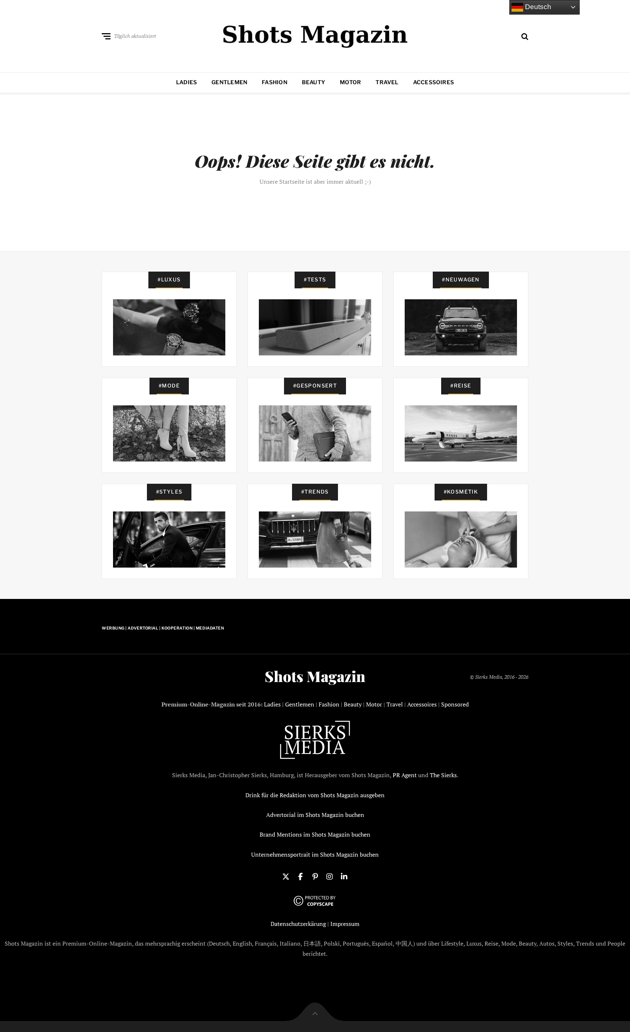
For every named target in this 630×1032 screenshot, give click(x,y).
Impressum (344, 924)
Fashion (274, 82)
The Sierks (443, 775)
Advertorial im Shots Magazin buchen (315, 815)
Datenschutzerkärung (298, 924)
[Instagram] (329, 876)
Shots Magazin (315, 676)
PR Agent (405, 775)
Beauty (313, 82)
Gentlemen (229, 82)
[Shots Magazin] (315, 34)
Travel (387, 82)
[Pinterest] (315, 876)
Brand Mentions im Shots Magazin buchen (315, 834)
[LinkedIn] (344, 876)
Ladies (186, 82)
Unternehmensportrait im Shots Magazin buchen (315, 854)
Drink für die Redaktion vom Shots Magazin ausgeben (315, 795)
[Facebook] (300, 876)
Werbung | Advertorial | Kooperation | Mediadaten (163, 628)
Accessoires (433, 82)
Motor (350, 82)
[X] (285, 876)
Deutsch (537, 7)
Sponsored (455, 704)
